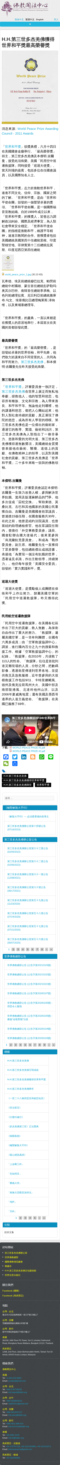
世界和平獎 (13, 146)
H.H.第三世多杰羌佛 (15, 776)
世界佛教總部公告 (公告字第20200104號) (29, 1028)
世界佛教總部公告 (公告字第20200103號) (29, 1038)
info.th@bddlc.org (16, 1438)
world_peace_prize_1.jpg (18, 274)
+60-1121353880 (28, 1446)
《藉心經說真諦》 (17, 1154)
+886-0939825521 (14, 1401)
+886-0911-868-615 (14, 1424)
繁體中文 (29, 19)
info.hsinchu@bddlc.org (18, 1426)
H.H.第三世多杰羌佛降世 (18, 784)
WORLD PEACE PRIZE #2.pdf (28, 751)
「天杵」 (12, 1211)
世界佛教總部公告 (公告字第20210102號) (29, 974)
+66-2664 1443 (12, 1435)
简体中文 (19, 19)
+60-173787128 (13, 1446)
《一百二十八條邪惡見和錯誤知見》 (26, 1098)
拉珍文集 (9, 1232)
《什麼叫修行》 (15, 1117)
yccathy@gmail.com (17, 1381)
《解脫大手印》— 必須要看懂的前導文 (28, 816)
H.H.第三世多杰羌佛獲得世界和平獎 (24, 780)
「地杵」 (12, 1201)
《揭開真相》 (14, 1136)
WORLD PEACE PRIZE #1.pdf (28, 747)
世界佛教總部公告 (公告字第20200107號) (29, 993)
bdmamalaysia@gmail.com (20, 1449)
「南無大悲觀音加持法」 (20, 1192)
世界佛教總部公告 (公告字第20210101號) (29, 984)
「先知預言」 (14, 1173)
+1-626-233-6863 (13, 1378)
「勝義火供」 (14, 1183)
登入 (56, 19)
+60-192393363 (13, 1458)
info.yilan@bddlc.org (17, 1415)
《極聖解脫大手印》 (18, 1145)
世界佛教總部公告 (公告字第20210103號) (29, 965)
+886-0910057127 (14, 1412)
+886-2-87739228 (14, 1389)
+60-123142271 (44, 1446)
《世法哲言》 (14, 1107)
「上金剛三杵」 (15, 1164)
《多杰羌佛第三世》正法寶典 (23, 1126)
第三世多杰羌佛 (32, 362)
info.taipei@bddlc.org (17, 1392)
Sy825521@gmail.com (18, 1404)
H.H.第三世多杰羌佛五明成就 (23, 1070)
